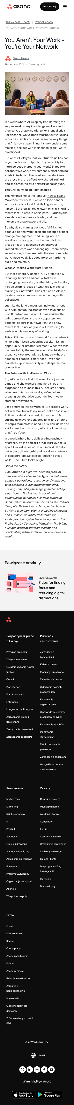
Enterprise (12, 702)
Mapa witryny (47, 886)
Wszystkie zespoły (16, 896)
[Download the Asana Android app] (49, 1094)
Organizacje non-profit (19, 881)
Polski (41, 1055)
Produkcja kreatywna (52, 672)
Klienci (10, 941)
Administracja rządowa (19, 858)
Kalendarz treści (49, 664)
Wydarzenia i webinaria (53, 844)
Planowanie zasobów (52, 724)
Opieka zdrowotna (16, 844)
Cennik (10, 679)
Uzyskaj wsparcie (50, 806)
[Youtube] (51, 1069)
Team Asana (21, 58)
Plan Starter (13, 687)
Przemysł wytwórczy (17, 873)
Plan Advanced (14, 694)
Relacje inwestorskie (18, 978)
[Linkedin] (30, 1069)
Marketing (12, 806)
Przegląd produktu (16, 652)
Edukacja (11, 866)
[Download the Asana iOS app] (23, 1094)
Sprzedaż (11, 836)
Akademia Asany (49, 814)
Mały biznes (13, 799)
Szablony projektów (51, 851)
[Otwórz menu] (65, 6)
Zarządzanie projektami (19, 729)
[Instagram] (37, 1069)
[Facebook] (44, 1069)
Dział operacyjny (15, 814)
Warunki (28, 1081)
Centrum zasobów (50, 836)
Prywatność (13, 998)
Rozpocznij (49, 6)
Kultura (10, 963)
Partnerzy (45, 879)
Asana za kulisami (16, 956)
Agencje (11, 888)
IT (7, 821)
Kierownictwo (14, 933)
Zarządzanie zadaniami (53, 756)
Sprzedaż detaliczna (17, 851)
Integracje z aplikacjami (19, 709)
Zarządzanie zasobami (19, 736)
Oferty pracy (13, 948)
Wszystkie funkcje (16, 659)
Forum (43, 829)
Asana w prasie (15, 971)
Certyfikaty (46, 821)
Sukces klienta (48, 858)
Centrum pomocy (50, 799)
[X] (22, 1069)
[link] (17, 23)
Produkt (10, 829)
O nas (9, 926)
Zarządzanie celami (51, 679)
